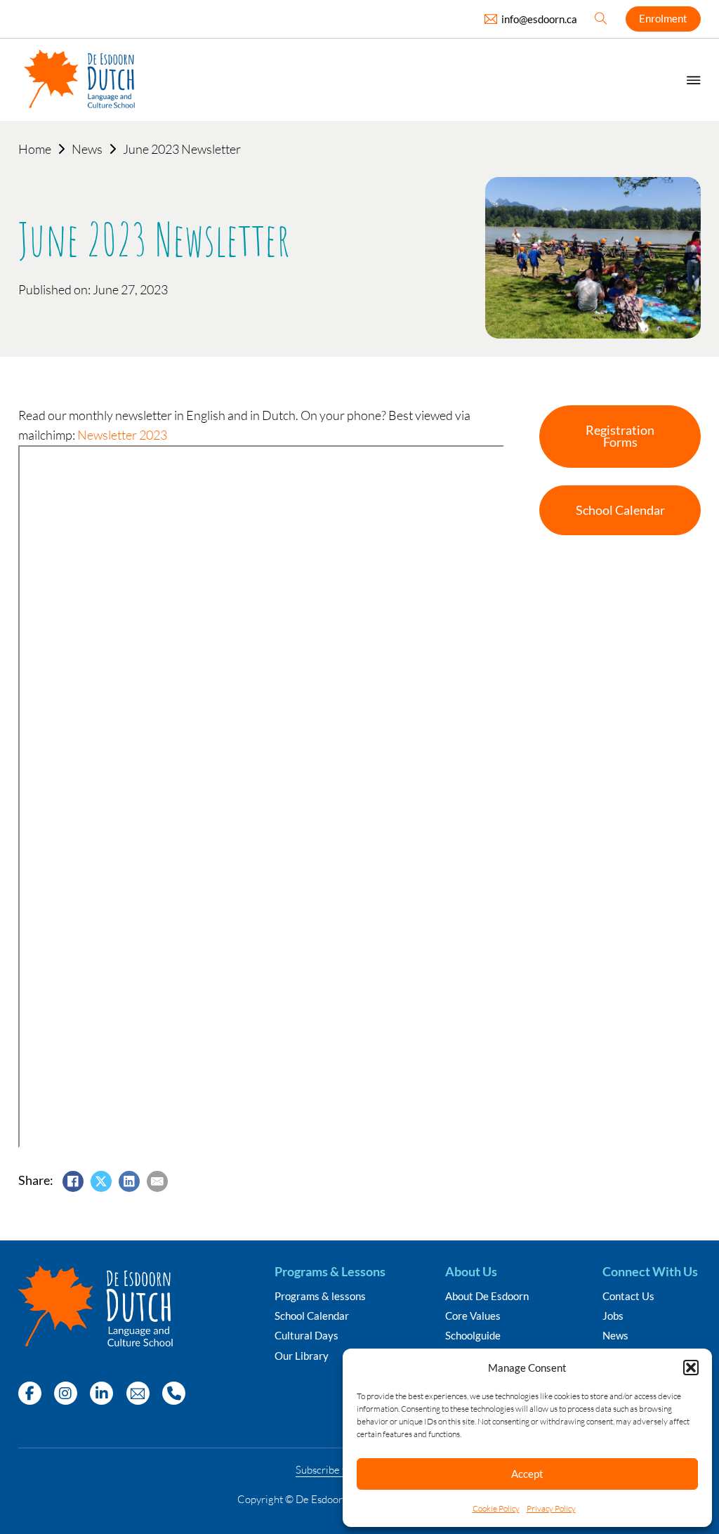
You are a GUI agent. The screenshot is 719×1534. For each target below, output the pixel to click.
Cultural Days (306, 1335)
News (87, 149)
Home (34, 149)
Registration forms (620, 436)
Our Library (302, 1356)
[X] (101, 1181)
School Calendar (312, 1316)
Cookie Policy (496, 1508)
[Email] (157, 1181)
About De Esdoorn (487, 1296)
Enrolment (663, 18)
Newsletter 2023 (122, 434)
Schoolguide (473, 1335)
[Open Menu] (694, 80)
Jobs (613, 1316)
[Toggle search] (601, 19)
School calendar (620, 510)
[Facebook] (73, 1181)
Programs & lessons (320, 1296)
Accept (527, 1473)
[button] (691, 1368)
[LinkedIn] (129, 1181)
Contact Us (628, 1296)
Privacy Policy (551, 1508)
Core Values (473, 1316)
